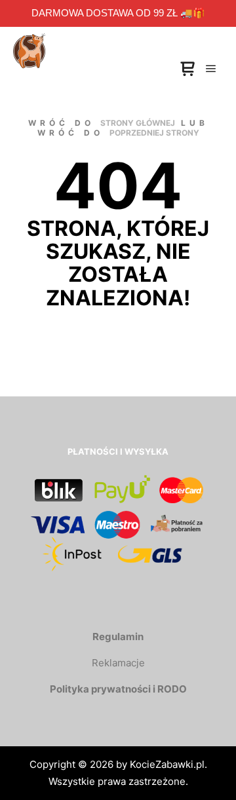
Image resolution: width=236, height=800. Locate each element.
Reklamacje (118, 663)
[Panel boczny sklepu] (187, 69)
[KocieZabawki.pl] (29, 39)
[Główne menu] (211, 68)
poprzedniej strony (154, 133)
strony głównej (137, 123)
